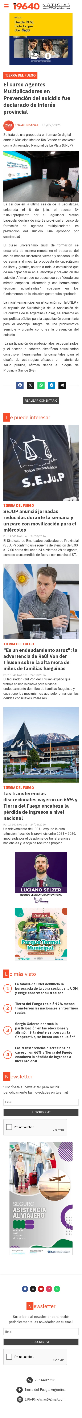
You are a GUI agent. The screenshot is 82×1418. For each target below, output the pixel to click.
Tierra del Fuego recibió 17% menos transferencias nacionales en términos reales (46, 1008)
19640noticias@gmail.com (45, 1399)
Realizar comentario (41, 400)
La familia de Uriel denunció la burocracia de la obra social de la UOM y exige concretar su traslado (46, 988)
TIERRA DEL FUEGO (20, 75)
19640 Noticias (26, 125)
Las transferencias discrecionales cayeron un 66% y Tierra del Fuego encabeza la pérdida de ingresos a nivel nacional (40, 805)
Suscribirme (41, 1112)
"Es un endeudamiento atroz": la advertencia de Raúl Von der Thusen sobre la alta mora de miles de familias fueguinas (40, 659)
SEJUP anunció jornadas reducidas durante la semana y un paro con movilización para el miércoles (40, 520)
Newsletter (18, 1076)
